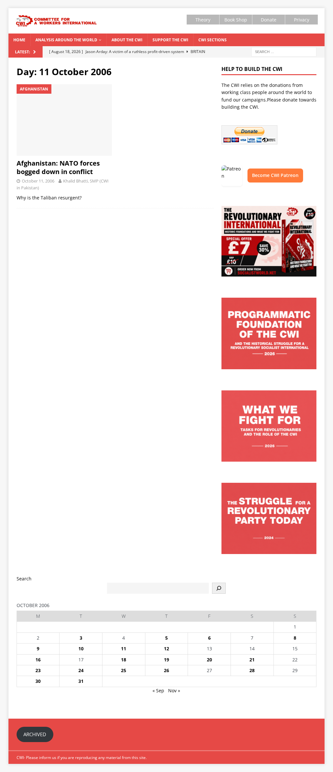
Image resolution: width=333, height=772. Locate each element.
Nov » (174, 690)
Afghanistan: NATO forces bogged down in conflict (58, 167)
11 (123, 648)
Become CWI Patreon (275, 175)
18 (123, 660)
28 (252, 670)
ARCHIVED (34, 734)
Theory (202, 20)
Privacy (301, 20)
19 (166, 660)
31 (81, 681)
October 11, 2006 (38, 181)
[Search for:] (283, 51)
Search (24, 579)
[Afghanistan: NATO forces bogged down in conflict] (64, 120)
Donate (268, 20)
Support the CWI (170, 40)
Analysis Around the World (66, 40)
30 (38, 681)
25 (123, 670)
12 (166, 648)
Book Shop (235, 20)
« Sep (158, 690)
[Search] (219, 588)
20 (209, 660)
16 (38, 660)
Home (19, 40)
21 (252, 660)
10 (81, 648)
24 (81, 670)
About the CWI (127, 40)
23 (38, 670)
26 (166, 670)
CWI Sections (212, 40)
